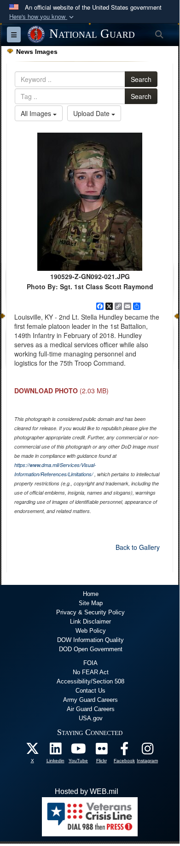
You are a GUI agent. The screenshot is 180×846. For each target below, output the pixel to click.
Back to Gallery (138, 547)
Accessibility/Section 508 (90, 681)
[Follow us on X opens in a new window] (32, 751)
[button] (42, 17)
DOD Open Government (90, 649)
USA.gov (91, 718)
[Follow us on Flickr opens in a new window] (101, 751)
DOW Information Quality (90, 639)
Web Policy (90, 630)
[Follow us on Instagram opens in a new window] (147, 751)
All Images (37, 113)
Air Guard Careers (91, 709)
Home (91, 593)
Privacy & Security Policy (90, 612)
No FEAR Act (91, 672)
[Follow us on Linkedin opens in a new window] (55, 751)
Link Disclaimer (90, 621)
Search (141, 79)
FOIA (90, 662)
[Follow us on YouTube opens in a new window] (78, 751)
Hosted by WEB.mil (86, 791)
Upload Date (92, 113)
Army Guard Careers (90, 699)
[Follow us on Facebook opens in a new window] (124, 751)
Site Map (91, 603)
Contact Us (90, 690)
